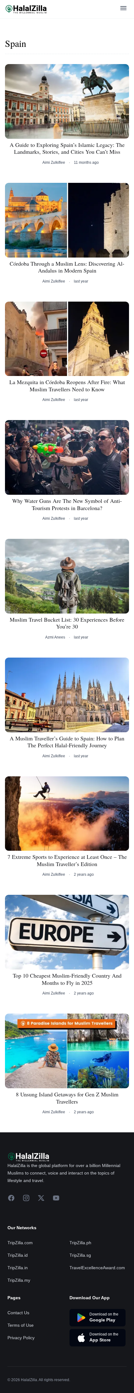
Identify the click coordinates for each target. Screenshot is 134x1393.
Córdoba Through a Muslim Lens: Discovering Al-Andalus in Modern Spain (67, 267)
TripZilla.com (20, 1242)
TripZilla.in (17, 1267)
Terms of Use (20, 1325)
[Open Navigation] (123, 9)
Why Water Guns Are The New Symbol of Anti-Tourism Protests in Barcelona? (67, 504)
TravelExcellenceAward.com (97, 1267)
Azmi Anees (55, 637)
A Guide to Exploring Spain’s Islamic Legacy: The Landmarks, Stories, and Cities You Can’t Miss (67, 148)
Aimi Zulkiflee (53, 162)
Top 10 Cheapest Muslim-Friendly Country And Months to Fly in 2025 (67, 979)
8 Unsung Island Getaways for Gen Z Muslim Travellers (67, 1098)
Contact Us (18, 1312)
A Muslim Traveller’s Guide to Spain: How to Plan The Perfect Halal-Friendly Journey (67, 742)
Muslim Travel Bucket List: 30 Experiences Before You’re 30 (67, 623)
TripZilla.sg (80, 1255)
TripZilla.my (18, 1280)
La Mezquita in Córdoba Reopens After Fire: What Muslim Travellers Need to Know (67, 385)
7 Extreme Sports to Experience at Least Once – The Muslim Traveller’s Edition (67, 860)
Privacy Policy (21, 1337)
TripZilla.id (17, 1255)
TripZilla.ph (80, 1242)
